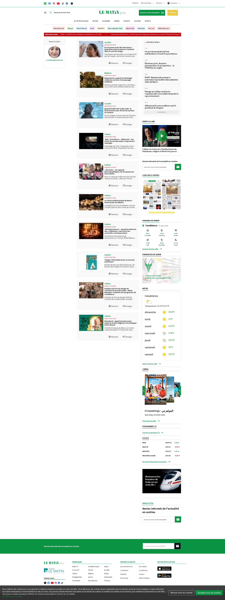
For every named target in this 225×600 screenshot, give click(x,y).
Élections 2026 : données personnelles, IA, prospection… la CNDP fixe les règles (159, 66)
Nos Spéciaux (92, 580)
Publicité (135, 3)
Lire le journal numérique (162, 212)
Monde (116, 21)
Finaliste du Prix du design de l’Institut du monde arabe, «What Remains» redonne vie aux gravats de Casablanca (120, 291)
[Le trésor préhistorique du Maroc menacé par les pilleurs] (91, 202)
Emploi (106, 573)
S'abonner (172, 12)
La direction (124, 570)
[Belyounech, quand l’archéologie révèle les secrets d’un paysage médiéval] (91, 80)
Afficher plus (162, 112)
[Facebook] (49, 3)
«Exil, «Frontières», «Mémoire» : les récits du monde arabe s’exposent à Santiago (119, 141)
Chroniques (76, 580)
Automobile (108, 577)
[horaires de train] (161, 481)
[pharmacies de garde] (161, 270)
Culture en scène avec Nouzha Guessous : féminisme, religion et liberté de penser (159, 150)
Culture (137, 21)
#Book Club (130, 28)
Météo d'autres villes (149, 364)
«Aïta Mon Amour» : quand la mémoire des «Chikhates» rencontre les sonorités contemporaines (120, 231)
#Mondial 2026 (59, 28)
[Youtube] (58, 3)
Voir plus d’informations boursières (154, 462)
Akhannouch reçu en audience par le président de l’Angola (160, 107)
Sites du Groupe (146, 3)
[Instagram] (54, 3)
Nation (95, 21)
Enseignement (77, 577)
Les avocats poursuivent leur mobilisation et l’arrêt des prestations (161, 53)
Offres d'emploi (144, 578)
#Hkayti (70, 28)
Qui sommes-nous (126, 566)
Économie (106, 21)
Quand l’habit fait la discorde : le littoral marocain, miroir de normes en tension (119, 110)
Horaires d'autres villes (150, 249)
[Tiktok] (63, 3)
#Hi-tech (151, 28)
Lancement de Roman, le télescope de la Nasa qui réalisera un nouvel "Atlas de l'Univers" (121, 34)
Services (159, 3)
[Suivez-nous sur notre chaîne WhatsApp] (46, 3)
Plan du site (124, 578)
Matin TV (75, 566)
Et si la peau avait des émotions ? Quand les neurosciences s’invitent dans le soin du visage (119, 49)
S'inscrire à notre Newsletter (150, 12)
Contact (141, 574)
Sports (148, 21)
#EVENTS (101, 28)
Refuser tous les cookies (182, 593)
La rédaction (143, 570)
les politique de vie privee (12, 596)
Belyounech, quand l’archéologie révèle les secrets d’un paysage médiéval (118, 80)
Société (127, 21)
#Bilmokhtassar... (164, 28)
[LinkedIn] (67, 3)
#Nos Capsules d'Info (115, 28)
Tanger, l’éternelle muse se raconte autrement (119, 261)
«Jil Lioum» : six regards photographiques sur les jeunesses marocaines (119, 172)
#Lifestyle (141, 28)
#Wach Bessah (82, 28)
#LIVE (92, 28)
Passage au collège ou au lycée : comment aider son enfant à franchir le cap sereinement (161, 94)
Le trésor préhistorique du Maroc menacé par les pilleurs (118, 201)
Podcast (107, 580)
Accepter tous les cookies (209, 593)
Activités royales (81, 21)
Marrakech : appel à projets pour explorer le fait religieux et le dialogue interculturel (120, 323)
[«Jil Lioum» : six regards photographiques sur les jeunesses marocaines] (91, 172)
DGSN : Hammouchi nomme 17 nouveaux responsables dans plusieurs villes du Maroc (161, 80)
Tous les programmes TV (151, 433)
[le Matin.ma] (112, 12)
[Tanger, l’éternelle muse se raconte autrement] (91, 261)
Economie (75, 570)
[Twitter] (72, 3)
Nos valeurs (143, 566)
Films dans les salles (149, 421)
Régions (107, 73)
